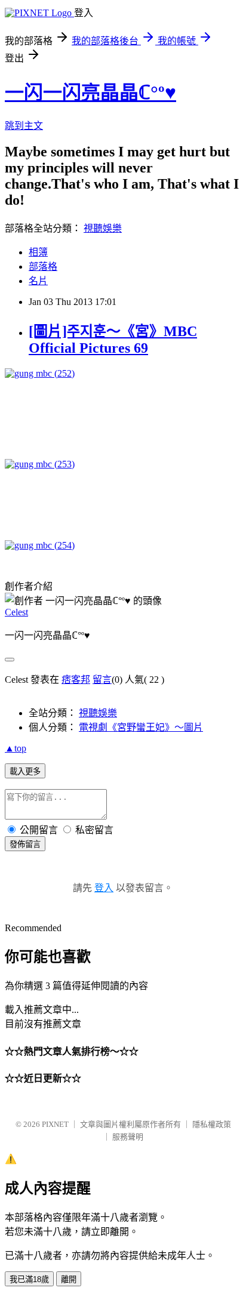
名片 (38, 281)
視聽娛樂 (103, 228)
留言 (102, 679)
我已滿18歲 (29, 1279)
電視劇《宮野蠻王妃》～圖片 (141, 727)
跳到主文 (24, 126)
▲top (15, 748)
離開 (68, 1279)
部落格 (43, 266)
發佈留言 (25, 844)
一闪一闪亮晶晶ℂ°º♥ (90, 92)
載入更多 (25, 771)
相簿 (38, 252)
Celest (16, 612)
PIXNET (55, 1124)
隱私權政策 (211, 1124)
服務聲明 (127, 1136)
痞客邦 (75, 679)
